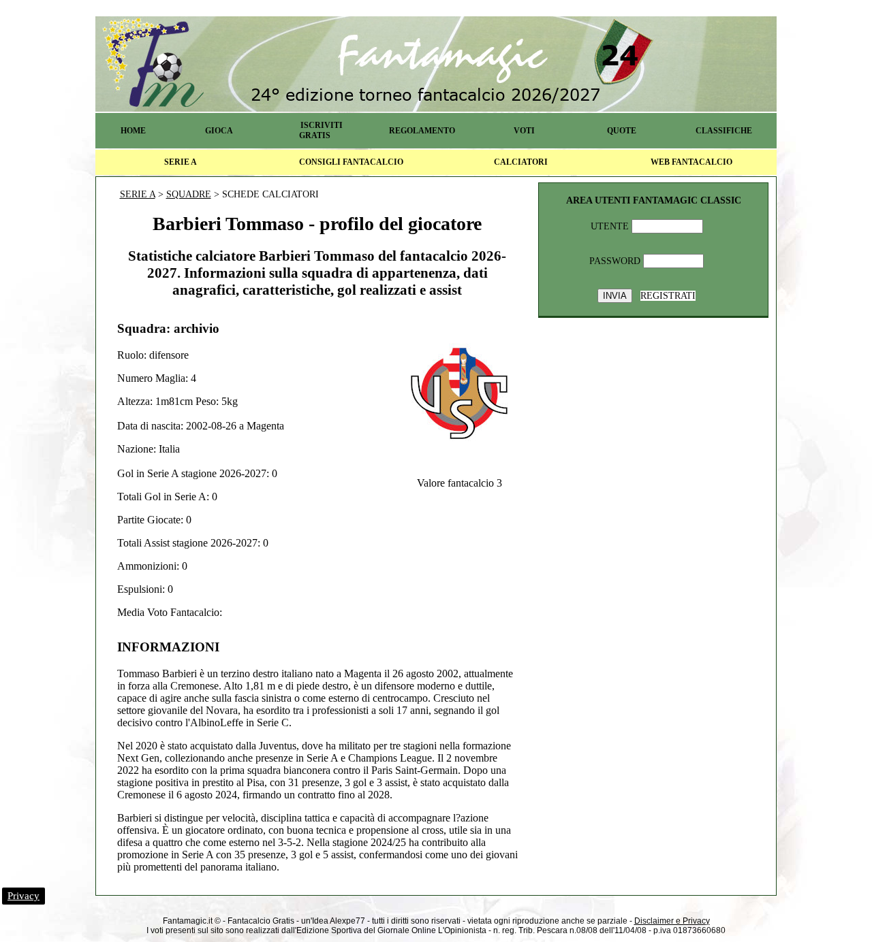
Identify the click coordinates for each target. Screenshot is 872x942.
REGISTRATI (668, 296)
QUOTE (621, 130)
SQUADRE (188, 194)
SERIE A (180, 162)
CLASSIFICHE (724, 130)
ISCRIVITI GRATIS (321, 130)
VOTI (524, 130)
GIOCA (219, 130)
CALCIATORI (521, 162)
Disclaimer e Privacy (672, 921)
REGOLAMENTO (422, 130)
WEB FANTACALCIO (691, 162)
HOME (133, 130)
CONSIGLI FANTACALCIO (351, 162)
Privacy (23, 895)
